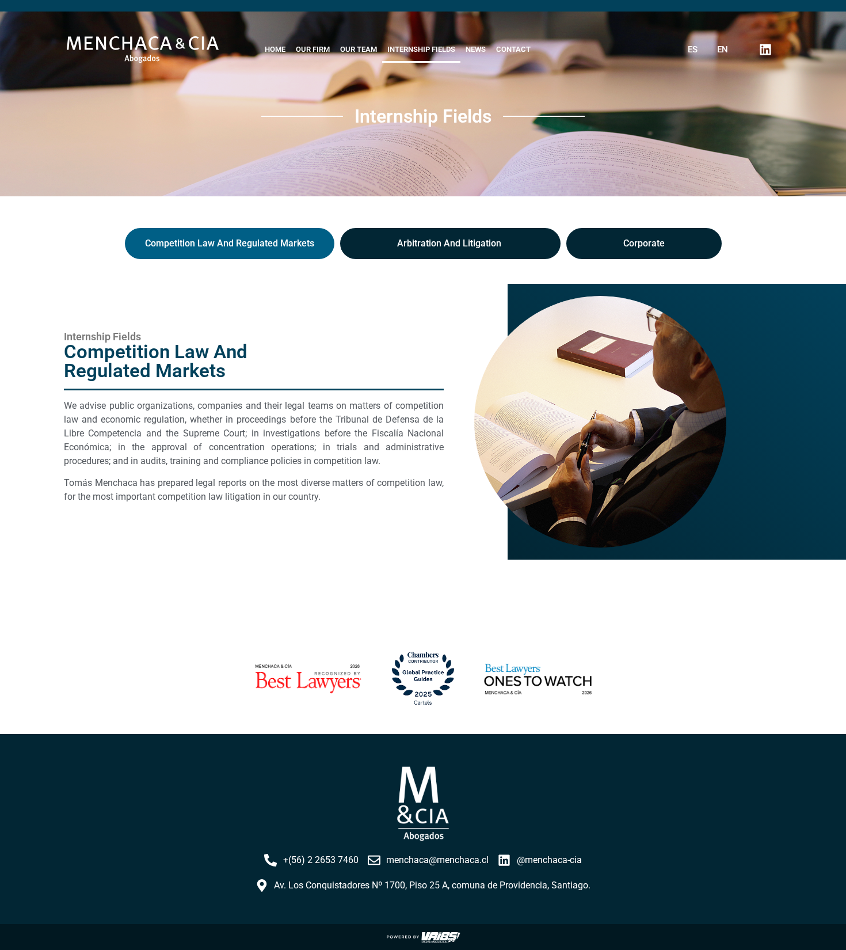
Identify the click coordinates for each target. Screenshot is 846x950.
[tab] (229, 243)
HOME (275, 49)
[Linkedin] (765, 49)
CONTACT (513, 49)
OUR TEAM (358, 49)
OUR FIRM (313, 49)
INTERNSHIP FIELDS (421, 49)
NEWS (476, 49)
